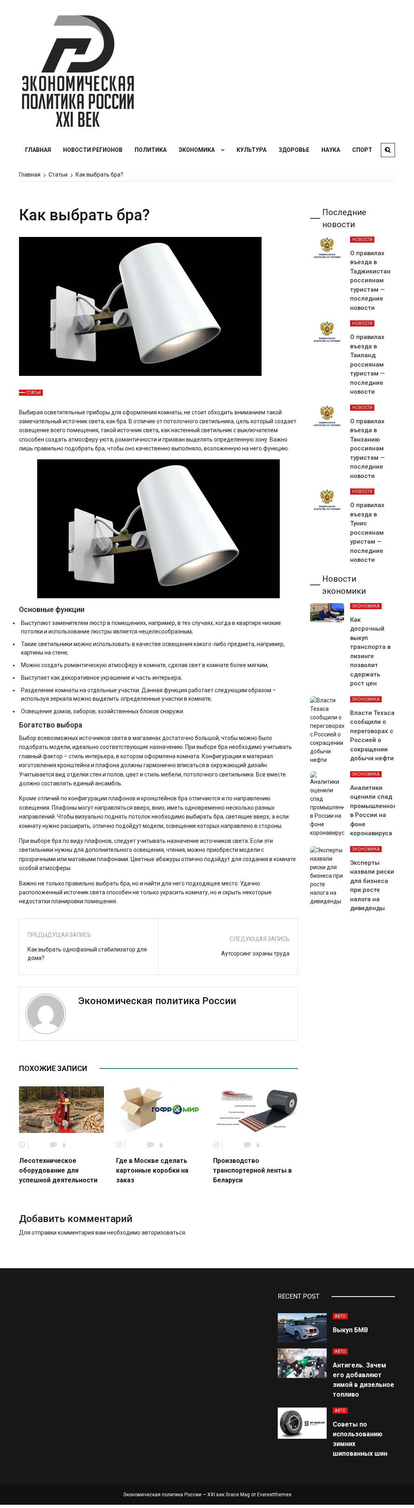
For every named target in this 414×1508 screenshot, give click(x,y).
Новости (362, 239)
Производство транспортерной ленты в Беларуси (252, 1170)
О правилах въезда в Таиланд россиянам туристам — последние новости (367, 364)
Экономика (197, 150)
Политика (151, 150)
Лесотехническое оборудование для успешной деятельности (58, 1170)
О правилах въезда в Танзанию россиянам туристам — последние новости (367, 449)
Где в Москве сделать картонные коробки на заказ (152, 1170)
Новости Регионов (93, 150)
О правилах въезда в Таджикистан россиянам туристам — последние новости (370, 280)
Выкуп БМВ (350, 1330)
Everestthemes (274, 1494)
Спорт (362, 150)
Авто (340, 1316)
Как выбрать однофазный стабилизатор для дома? (87, 953)
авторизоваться (163, 1232)
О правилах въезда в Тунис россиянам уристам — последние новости (367, 532)
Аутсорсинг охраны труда (255, 953)
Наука (330, 150)
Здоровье (294, 150)
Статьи (33, 392)
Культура (251, 150)
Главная (38, 150)
